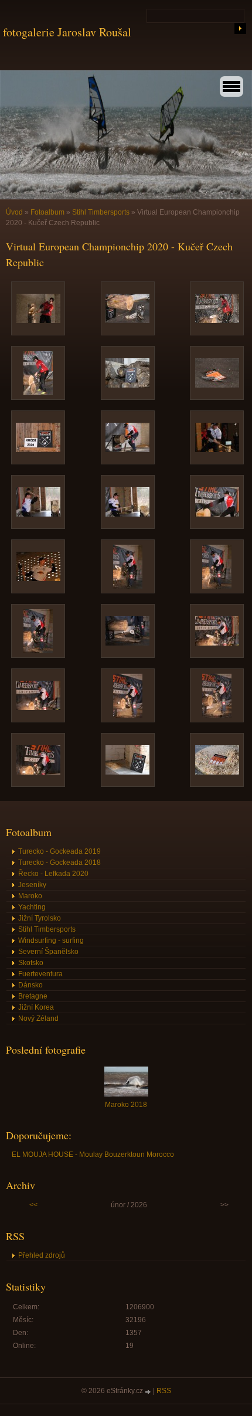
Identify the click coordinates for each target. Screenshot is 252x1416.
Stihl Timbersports (101, 212)
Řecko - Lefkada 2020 (53, 874)
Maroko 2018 (126, 1105)
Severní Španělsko (48, 952)
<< (33, 1205)
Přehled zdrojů (41, 1255)
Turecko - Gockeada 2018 (59, 862)
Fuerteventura (40, 974)
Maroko (30, 896)
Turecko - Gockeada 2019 (59, 851)
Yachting (32, 907)
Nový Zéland (38, 1018)
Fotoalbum (47, 212)
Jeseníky (32, 885)
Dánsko (30, 985)
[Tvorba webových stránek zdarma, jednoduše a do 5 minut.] (149, 1391)
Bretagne (32, 996)
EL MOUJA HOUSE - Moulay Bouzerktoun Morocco (93, 1154)
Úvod (14, 212)
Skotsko (30, 963)
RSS (163, 1391)
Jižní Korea (36, 1007)
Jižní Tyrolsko (39, 918)
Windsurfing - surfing (51, 940)
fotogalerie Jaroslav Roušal (67, 32)
